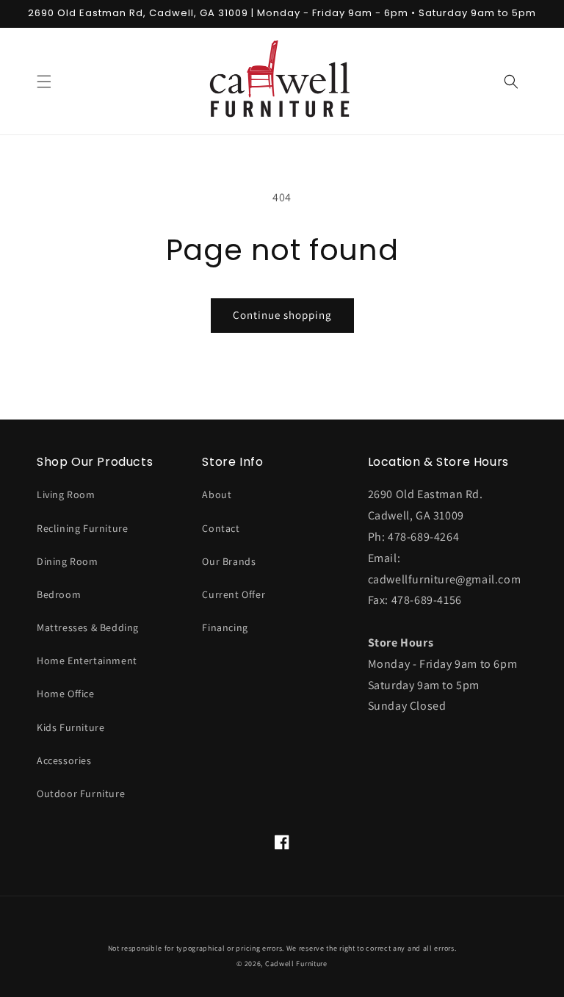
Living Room (66, 494)
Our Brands (229, 561)
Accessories (64, 760)
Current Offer (233, 594)
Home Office (66, 693)
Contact (220, 528)
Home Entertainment (87, 660)
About (216, 494)
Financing (224, 627)
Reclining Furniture (82, 528)
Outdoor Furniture (81, 793)
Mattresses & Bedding (88, 627)
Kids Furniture (70, 727)
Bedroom (59, 594)
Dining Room (67, 561)
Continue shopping (282, 315)
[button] (44, 81)
